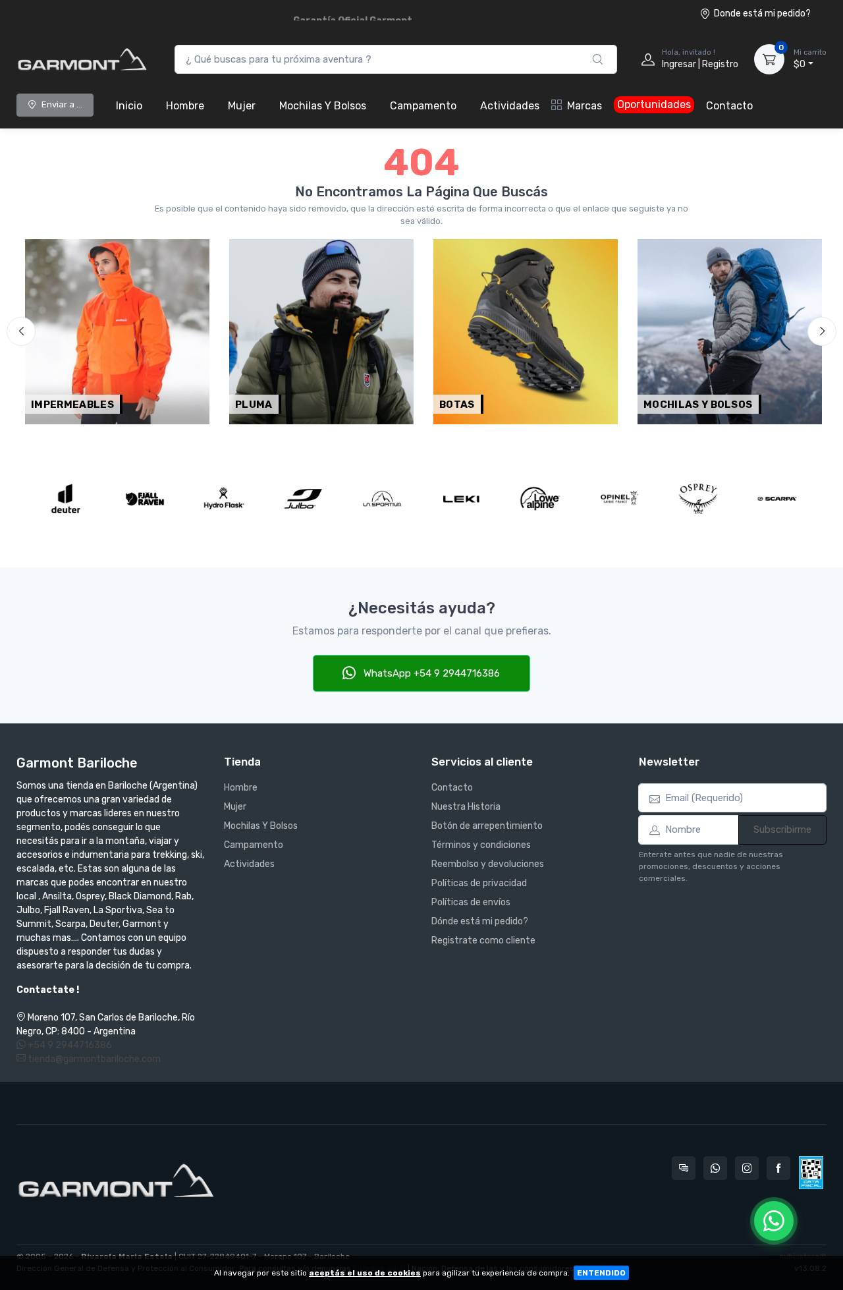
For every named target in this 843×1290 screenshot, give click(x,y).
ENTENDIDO (601, 1272)
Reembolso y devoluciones (487, 864)
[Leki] (461, 498)
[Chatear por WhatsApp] (774, 1221)
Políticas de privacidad (479, 883)
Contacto (729, 105)
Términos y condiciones (481, 845)
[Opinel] (619, 498)
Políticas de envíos (470, 902)
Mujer (242, 105)
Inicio (129, 105)
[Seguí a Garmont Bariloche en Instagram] (747, 1168)
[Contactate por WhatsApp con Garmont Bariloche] (715, 1168)
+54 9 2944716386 (69, 1045)
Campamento (423, 105)
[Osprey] (698, 498)
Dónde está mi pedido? (479, 921)
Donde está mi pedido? (762, 13)
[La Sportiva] (382, 498)
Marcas (584, 105)
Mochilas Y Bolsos (322, 105)
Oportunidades (654, 104)
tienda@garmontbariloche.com (93, 1059)
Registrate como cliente (483, 940)
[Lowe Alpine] (540, 498)
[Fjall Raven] (144, 498)
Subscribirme (782, 829)
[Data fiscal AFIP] (811, 1172)
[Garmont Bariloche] (82, 59)
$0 (810, 59)
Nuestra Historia (466, 806)
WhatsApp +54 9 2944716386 (430, 673)
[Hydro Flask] (223, 498)
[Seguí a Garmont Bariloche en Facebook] (778, 1168)
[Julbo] (302, 498)
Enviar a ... (61, 104)
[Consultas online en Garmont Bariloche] (683, 1168)
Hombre (185, 105)
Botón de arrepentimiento (487, 825)
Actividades (509, 105)
